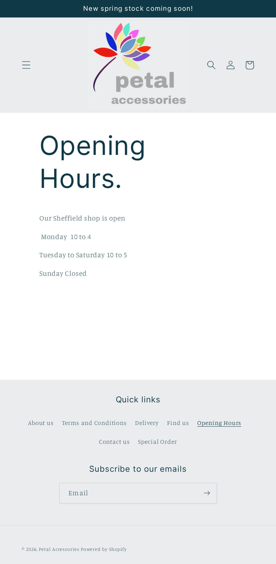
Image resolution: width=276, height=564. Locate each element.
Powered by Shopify (104, 549)
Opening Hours (219, 422)
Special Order (157, 441)
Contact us (114, 441)
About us (41, 422)
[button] (26, 65)
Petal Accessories (59, 549)
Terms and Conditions (94, 422)
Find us (178, 422)
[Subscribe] (206, 493)
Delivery (147, 422)
